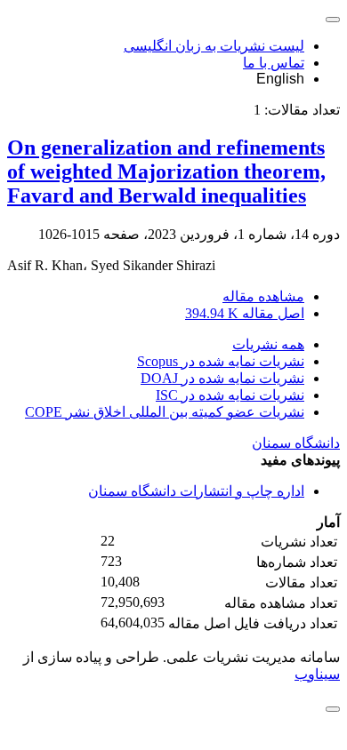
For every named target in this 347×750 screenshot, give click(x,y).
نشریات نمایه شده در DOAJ (222, 378)
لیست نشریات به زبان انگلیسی (214, 45)
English (280, 78)
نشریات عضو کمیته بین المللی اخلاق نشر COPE (164, 411)
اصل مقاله (244, 313)
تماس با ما (273, 62)
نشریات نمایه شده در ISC (230, 395)
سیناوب (317, 674)
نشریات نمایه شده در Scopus (220, 361)
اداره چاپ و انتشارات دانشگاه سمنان (196, 491)
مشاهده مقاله (263, 296)
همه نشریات (268, 344)
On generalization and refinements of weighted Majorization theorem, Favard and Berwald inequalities (166, 171)
